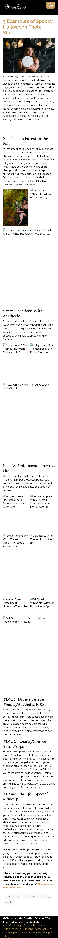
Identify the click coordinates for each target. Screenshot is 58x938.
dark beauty (12, 896)
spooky (46, 896)
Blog (5, 921)
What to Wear (43, 918)
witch (9, 902)
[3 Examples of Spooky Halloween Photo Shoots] (29, 55)
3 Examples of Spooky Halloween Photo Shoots (28, 26)
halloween (30, 896)
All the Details (23, 918)
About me (17, 921)
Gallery (7, 918)
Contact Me (32, 921)
